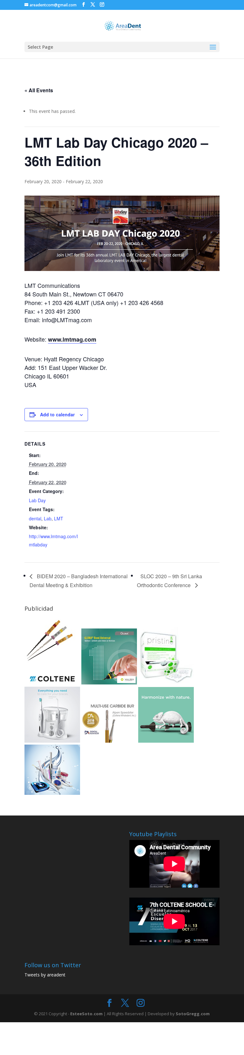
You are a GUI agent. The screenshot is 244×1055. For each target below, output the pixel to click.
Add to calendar (57, 414)
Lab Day (37, 500)
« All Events (38, 90)
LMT (58, 518)
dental (35, 518)
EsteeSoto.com (87, 1014)
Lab (47, 518)
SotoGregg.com (193, 1014)
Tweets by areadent (44, 975)
